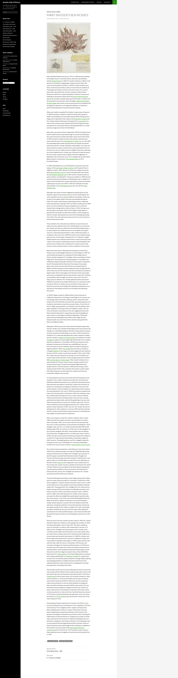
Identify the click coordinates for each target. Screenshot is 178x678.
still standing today (72, 159)
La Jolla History (52, 641)
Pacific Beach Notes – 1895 (54, 650)
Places (53, 12)
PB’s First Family (7, 40)
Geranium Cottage (72, 556)
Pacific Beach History (66, 641)
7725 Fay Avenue (60, 596)
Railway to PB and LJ (8, 33)
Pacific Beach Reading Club (57, 174)
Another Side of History (11, 2)
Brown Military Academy (9, 46)
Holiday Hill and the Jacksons (10, 35)
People (49, 12)
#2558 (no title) (75, 2)
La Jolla (63, 197)
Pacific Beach (64, 186)
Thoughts (5, 99)
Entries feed (6, 110)
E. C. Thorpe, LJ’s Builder (54, 657)
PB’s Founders (6, 37)
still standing (62, 554)
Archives (99, 2)
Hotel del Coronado (80, 119)
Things (58, 12)
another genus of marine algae (59, 360)
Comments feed (6, 113)
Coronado (82, 121)
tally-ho (60, 462)
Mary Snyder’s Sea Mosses (9, 24)
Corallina (50, 340)
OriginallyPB (65, 18)
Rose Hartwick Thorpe (58, 172)
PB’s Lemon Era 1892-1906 (9, 42)
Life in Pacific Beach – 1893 (9, 31)
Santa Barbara (68, 141)
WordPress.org (6, 115)
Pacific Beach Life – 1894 (9, 28)
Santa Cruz (78, 141)
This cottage (66, 349)
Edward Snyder (56, 81)
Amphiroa (56, 351)
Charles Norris (51, 576)
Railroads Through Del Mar (9, 44)
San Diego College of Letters (65, 168)
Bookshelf (107, 2)
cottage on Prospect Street (66, 337)
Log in (4, 108)
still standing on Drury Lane (80, 445)
